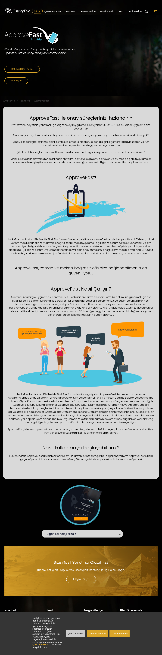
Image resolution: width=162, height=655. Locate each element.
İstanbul (10, 610)
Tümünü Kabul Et (97, 633)
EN (156, 11)
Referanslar (88, 11)
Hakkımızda (107, 11)
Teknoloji (71, 11)
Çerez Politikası (40, 644)
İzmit (50, 610)
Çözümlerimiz (52, 11)
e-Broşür (16, 80)
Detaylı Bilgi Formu (22, 69)
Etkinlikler (135, 11)
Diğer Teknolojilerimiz (63, 534)
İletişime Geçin (81, 579)
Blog (122, 11)
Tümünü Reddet (119, 633)
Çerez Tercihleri (75, 633)
